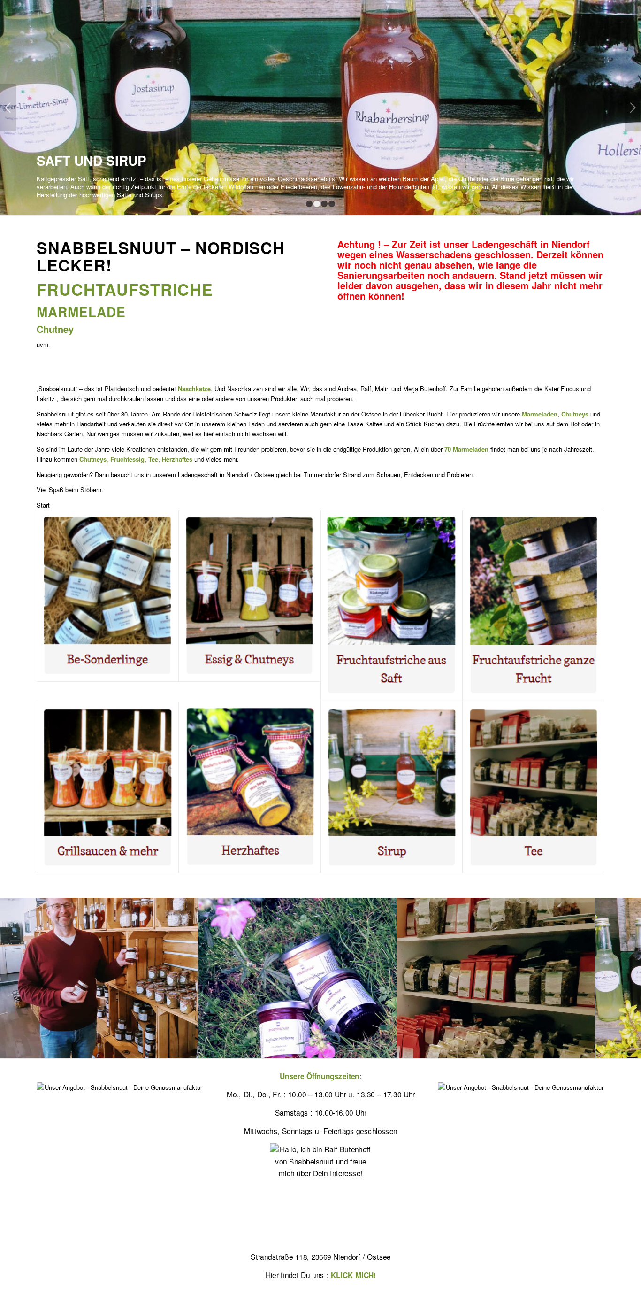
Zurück (8, 107)
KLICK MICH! (353, 1275)
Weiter (633, 107)
